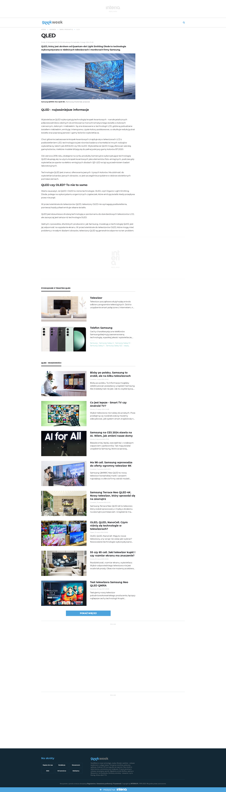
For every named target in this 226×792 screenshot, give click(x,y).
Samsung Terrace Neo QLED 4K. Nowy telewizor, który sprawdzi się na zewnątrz (112, 495)
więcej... (126, 346)
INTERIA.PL (134, 784)
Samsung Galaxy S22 (114, 346)
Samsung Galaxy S (97, 346)
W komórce (61, 771)
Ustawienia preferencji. (105, 784)
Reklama (76, 771)
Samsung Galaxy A (106, 343)
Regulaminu (91, 784)
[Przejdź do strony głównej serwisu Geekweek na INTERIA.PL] (52, 23)
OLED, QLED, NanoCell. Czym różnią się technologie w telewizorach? (109, 525)
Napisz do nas (48, 765)
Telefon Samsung (101, 327)
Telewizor (96, 297)
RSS (47, 771)
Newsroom (76, 765)
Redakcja (61, 765)
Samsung (93, 343)
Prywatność (117, 784)
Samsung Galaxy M (122, 343)
